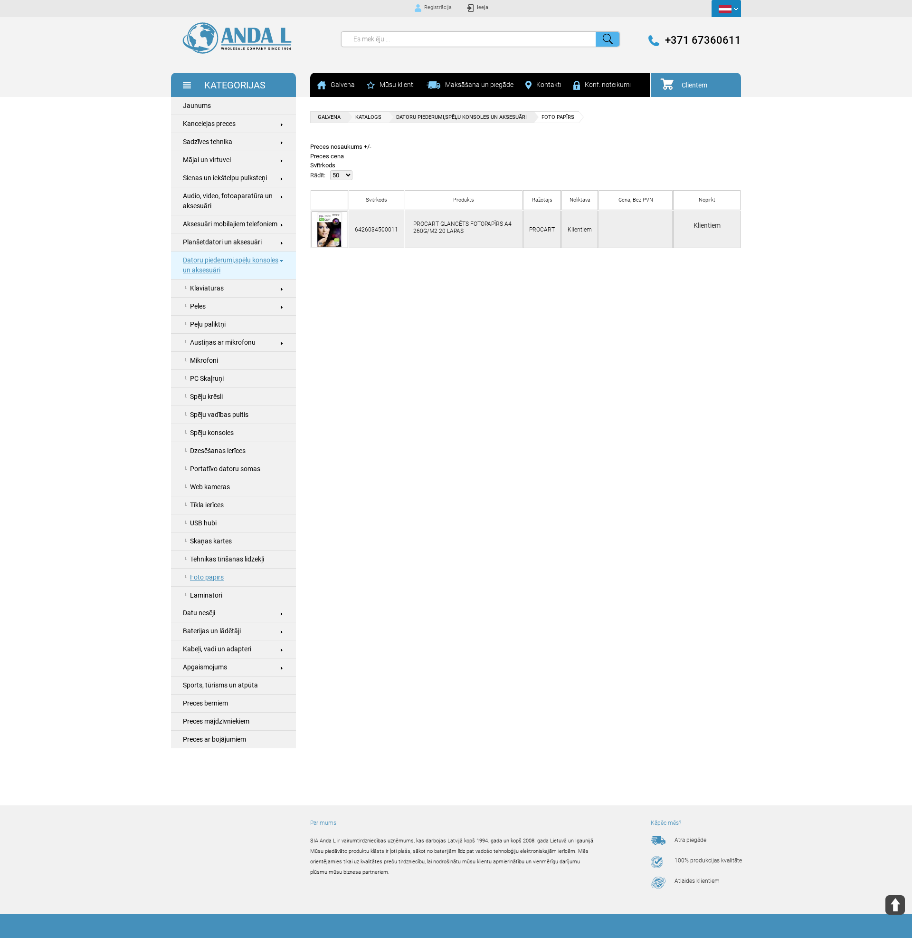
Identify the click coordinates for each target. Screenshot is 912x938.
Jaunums (197, 105)
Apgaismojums (205, 667)
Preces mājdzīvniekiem (216, 721)
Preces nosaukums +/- (340, 146)
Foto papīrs (207, 577)
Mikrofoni (204, 360)
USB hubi (203, 523)
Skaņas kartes (211, 541)
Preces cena (327, 156)
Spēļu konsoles (212, 432)
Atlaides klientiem (697, 881)
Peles (198, 306)
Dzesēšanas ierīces (218, 450)
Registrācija (438, 7)
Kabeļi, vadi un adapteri (217, 649)
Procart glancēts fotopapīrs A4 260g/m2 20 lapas (462, 227)
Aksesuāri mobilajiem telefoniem (230, 224)
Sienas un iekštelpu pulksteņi (225, 178)
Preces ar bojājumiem (214, 739)
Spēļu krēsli (206, 396)
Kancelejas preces (209, 123)
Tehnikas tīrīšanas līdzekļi (227, 559)
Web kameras (210, 487)
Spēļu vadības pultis (219, 414)
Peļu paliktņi (208, 324)
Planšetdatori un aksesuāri (222, 242)
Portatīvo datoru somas (225, 469)
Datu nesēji (199, 613)
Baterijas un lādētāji (212, 631)
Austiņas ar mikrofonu (223, 342)
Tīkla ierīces (207, 505)
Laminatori (206, 595)
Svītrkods (322, 165)
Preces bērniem (205, 703)
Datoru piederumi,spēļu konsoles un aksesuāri (230, 265)
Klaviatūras (207, 288)
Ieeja (482, 7)
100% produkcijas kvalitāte (708, 860)
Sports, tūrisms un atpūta (220, 685)
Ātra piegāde (690, 840)
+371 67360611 (703, 40)
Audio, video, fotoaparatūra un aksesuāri (228, 201)
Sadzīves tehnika (207, 141)
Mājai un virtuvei (207, 160)
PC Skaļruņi (207, 378)
